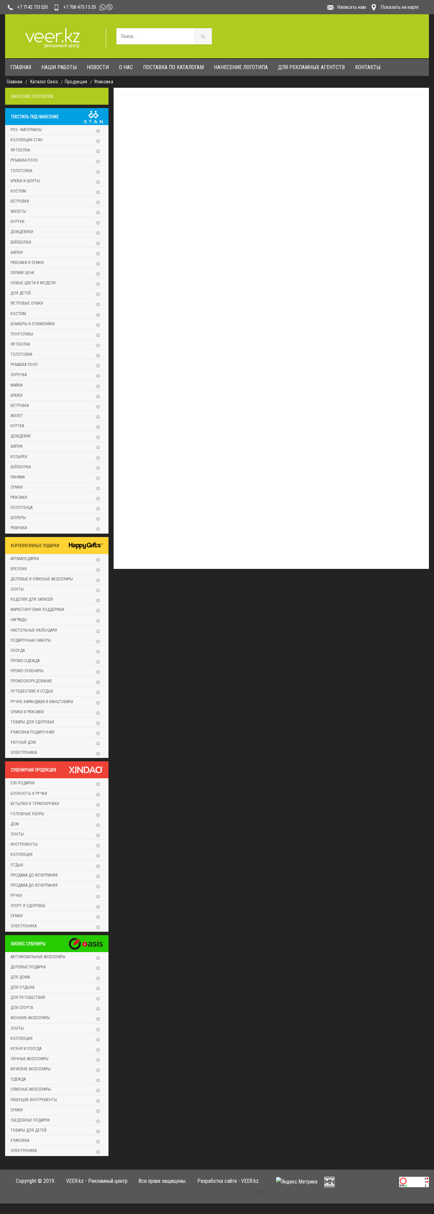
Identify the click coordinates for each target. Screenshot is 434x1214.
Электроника (24, 752)
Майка (16, 385)
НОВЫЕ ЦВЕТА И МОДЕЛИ (33, 283)
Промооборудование (31, 681)
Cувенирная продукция (33, 770)
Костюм (18, 191)
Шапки (17, 252)
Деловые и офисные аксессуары (42, 579)
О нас (126, 67)
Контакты (367, 67)
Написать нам (351, 7)
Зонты (17, 589)
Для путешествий (28, 997)
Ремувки (19, 528)
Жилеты (18, 211)
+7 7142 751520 (32, 7)
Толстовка (21, 170)
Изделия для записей (32, 599)
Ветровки (20, 201)
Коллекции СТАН (27, 140)
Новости (98, 67)
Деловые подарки (28, 967)
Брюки (16, 395)
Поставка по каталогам (173, 67)
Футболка (20, 150)
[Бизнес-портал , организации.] (329, 1181)
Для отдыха (22, 987)
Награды (19, 619)
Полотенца (22, 507)
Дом (15, 824)
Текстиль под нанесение (35, 116)
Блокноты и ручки (29, 793)
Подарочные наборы (31, 640)
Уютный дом (23, 742)
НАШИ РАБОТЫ (59, 67)
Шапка (16, 446)
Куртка (17, 426)
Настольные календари (34, 630)
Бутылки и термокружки (35, 803)
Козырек (19, 456)
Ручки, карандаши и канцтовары (42, 701)
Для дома (20, 977)
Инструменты (24, 844)
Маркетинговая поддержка (37, 609)
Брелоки (19, 569)
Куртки (17, 221)
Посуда (18, 650)
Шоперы (18, 517)
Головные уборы (27, 813)
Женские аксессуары (30, 1017)
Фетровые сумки (27, 303)
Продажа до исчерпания (34, 875)
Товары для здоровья (32, 722)
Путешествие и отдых (32, 691)
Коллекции (22, 854)
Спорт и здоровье (28, 905)
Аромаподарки (25, 558)
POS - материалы (26, 129)
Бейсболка (21, 467)
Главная (20, 67)
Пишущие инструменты (34, 1099)
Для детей (21, 293)
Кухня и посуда (26, 1048)
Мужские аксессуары (31, 1069)
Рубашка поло (24, 160)
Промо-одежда (25, 660)
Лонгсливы (22, 334)
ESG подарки (23, 783)
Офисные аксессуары (31, 1089)
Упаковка (103, 81)
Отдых (17, 865)
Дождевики (22, 231)
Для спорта (22, 1007)
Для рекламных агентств (311, 67)
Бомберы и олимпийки (33, 324)
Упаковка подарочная (32, 732)
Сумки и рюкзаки (27, 711)
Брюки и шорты (25, 181)
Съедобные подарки (30, 1120)
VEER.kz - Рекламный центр (96, 1181)
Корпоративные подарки (35, 545)
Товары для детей (28, 1130)
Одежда (18, 1079)
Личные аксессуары (29, 1058)
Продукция (76, 81)
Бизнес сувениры (28, 943)
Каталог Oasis (44, 81)
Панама (18, 477)
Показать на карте (400, 7)
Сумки (17, 487)
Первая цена (22, 272)
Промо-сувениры (27, 670)
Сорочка (19, 374)
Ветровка (20, 405)
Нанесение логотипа (241, 67)
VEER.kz (250, 1181)
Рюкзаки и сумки (27, 262)
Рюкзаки (19, 497)
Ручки (16, 895)
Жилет (17, 415)
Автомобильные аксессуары (38, 956)
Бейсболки (21, 242)
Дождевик (21, 436)
